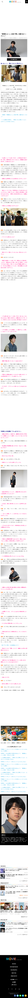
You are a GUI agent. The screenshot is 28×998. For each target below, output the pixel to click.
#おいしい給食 (3, 37)
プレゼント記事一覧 (22, 897)
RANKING (14, 970)
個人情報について (14, 979)
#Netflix (7, 926)
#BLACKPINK (8, 872)
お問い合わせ (14, 984)
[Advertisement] (14, 17)
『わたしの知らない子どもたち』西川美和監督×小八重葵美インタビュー (16, 929)
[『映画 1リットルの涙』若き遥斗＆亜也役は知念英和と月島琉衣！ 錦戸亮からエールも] (21, 906)
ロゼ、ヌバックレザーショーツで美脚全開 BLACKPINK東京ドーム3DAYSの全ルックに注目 (16, 870)
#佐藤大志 (11, 37)
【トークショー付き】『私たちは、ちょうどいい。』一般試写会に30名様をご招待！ (17, 887)
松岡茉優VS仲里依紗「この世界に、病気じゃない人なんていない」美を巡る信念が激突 (6, 911)
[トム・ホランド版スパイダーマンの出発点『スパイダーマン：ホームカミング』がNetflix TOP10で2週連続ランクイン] (2, 924)
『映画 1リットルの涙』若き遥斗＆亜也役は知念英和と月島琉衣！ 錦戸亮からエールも (21, 911)
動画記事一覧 (24, 916)
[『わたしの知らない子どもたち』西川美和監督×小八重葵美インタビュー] (2, 930)
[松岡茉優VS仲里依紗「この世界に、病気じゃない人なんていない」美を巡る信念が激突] (6, 906)
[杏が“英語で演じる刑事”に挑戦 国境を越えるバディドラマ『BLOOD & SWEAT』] (2, 876)
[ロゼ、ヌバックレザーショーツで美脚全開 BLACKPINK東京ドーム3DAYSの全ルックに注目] (2, 871)
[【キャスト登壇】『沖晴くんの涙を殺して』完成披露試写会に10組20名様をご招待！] (2, 893)
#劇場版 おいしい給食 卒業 (18, 37)
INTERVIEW (14, 967)
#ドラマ (7, 37)
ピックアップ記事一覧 (22, 934)
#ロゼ (11, 872)
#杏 (9, 878)
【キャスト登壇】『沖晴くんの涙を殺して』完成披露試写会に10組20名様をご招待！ (17, 892)
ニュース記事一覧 (23, 880)
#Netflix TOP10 (10, 926)
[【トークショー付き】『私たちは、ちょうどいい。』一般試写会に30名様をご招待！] (2, 888)
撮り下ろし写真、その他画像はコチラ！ (10, 645)
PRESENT (14, 976)
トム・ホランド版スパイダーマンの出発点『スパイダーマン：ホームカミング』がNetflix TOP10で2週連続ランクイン (17, 923)
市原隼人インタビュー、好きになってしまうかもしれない (13, 761)
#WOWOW (7, 878)
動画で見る (15, 59)
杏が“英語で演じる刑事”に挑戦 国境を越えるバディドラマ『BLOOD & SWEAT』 (17, 875)
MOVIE (14, 973)
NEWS (14, 964)
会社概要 (14, 982)
